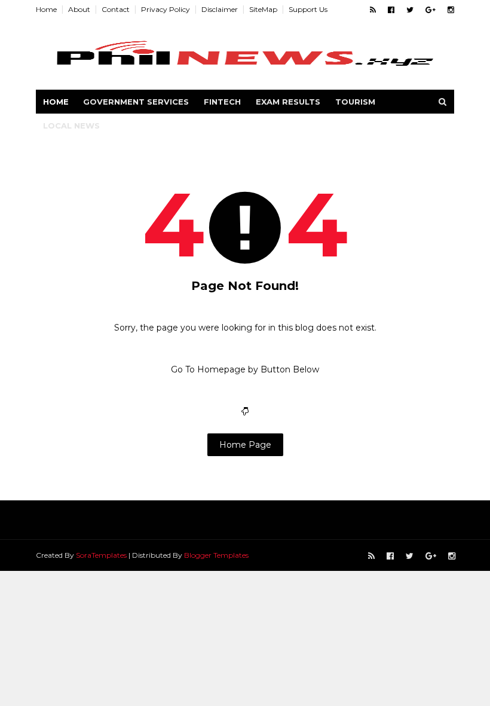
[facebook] (391, 10)
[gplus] (430, 10)
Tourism (355, 101)
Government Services (136, 101)
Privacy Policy (165, 9)
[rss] (373, 10)
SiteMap (263, 9)
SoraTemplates (101, 555)
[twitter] (410, 10)
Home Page (245, 444)
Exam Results (288, 101)
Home (46, 9)
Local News (71, 125)
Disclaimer (219, 9)
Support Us (308, 9)
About (79, 9)
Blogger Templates (216, 555)
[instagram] (451, 10)
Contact (116, 9)
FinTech (222, 101)
